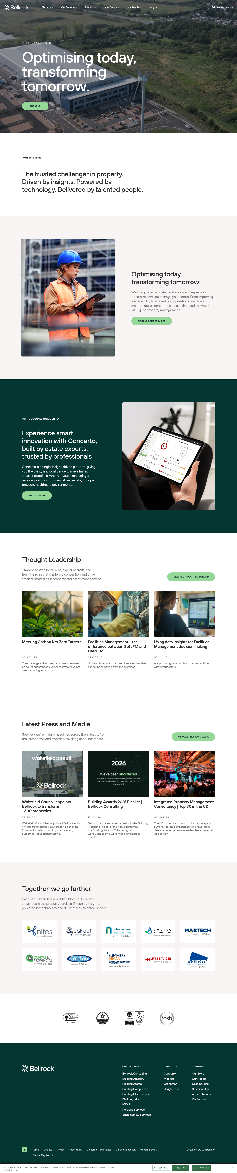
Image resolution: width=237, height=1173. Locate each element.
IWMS (126, 1104)
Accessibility (75, 1149)
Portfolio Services (133, 1109)
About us (35, 106)
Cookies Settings (161, 1168)
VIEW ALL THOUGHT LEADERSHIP (191, 576)
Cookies (47, 1149)
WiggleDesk (171, 1089)
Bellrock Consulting (134, 1073)
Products (90, 7)
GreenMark (171, 1084)
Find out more (36, 495)
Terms (36, 1149)
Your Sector (111, 7)
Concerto (170, 1073)
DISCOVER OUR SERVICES (151, 321)
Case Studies (200, 1084)
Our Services (68, 7)
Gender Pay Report (43, 1155)
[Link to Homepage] (38, 1068)
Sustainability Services (136, 1115)
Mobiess (169, 1079)
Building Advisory (133, 1079)
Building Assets (132, 1084)
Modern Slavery (148, 1149)
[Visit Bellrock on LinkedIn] (24, 1149)
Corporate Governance (99, 1149)
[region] (118, 1168)
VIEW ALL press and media (193, 736)
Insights (153, 7)
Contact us (199, 1099)
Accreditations (201, 1094)
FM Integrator (131, 1099)
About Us (46, 7)
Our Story (198, 1073)
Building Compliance (135, 1089)
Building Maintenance (136, 1094)
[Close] (233, 1168)
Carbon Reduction (126, 1149)
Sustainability (200, 1089)
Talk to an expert (220, 7)
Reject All (181, 1168)
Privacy (60, 1149)
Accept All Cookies (201, 1168)
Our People (133, 7)
